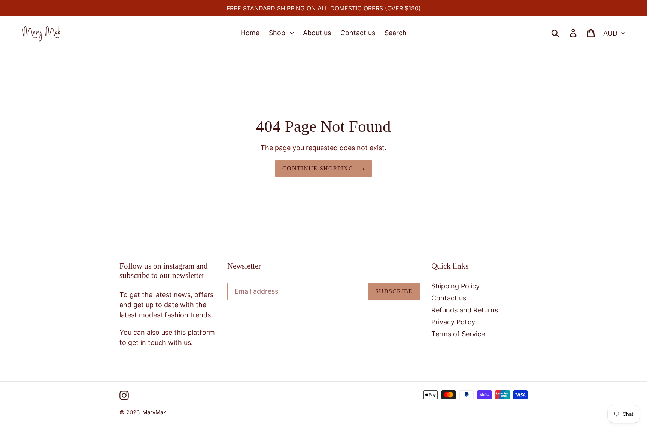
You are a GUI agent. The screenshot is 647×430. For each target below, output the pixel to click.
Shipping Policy (455, 286)
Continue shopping (317, 168)
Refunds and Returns (464, 310)
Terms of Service (458, 334)
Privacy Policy (453, 322)
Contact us (448, 298)
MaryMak (154, 412)
